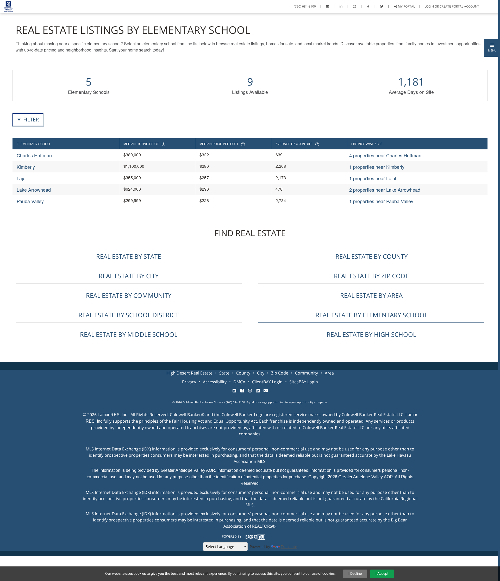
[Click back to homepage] (6, 6)
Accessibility (215, 382)
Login (429, 6)
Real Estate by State (128, 256)
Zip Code (279, 373)
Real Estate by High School (371, 334)
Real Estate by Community (128, 295)
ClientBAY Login (267, 382)
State (224, 373)
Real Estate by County (371, 256)
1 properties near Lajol (372, 178)
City (260, 373)
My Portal (406, 6)
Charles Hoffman (34, 155)
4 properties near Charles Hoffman (385, 155)
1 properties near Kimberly (376, 166)
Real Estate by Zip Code (371, 276)
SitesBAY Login (303, 382)
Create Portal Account (459, 6)
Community (306, 373)
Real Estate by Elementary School (371, 315)
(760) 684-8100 (305, 6)
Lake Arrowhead (34, 189)
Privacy (189, 382)
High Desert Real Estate (189, 373)
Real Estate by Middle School (128, 334)
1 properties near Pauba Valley (381, 201)
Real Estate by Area (371, 295)
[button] (492, 48)
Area (329, 373)
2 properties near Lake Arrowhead (384, 189)
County (243, 373)
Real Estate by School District (128, 315)
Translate (289, 546)
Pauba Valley (30, 201)
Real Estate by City (129, 276)
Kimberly (26, 166)
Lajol (22, 178)
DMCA (239, 382)
